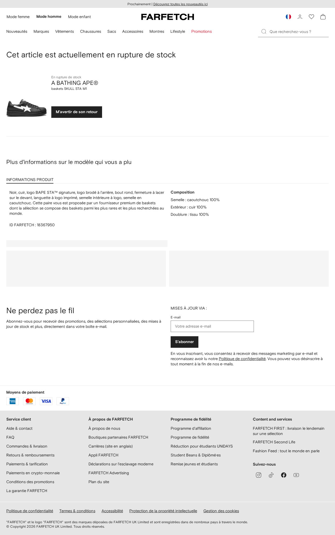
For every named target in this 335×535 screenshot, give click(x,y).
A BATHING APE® (74, 83)
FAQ (10, 437)
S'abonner (184, 342)
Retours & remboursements (30, 455)
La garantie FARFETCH (26, 491)
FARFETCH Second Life (274, 442)
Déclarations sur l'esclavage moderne (120, 464)
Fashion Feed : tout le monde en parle (286, 451)
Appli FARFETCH (103, 455)
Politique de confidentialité (242, 359)
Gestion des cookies (221, 511)
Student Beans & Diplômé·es (196, 455)
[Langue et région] (288, 17)
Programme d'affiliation (191, 428)
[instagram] (258, 475)
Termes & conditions (77, 511)
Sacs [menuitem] (111, 31)
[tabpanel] (167, 209)
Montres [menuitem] (156, 31)
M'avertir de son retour (77, 112)
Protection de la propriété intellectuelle (163, 511)
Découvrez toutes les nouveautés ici (180, 4)
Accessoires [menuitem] (132, 31)
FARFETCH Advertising (108, 473)
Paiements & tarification (27, 464)
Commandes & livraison (26, 446)
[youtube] (296, 475)
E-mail (176, 317)
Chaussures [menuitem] (90, 31)
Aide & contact (19, 428)
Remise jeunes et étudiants (194, 464)
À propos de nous (104, 428)
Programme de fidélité (190, 437)
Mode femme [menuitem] (18, 17)
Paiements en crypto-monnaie (33, 473)
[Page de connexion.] (300, 17)
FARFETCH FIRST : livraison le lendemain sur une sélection (289, 430)
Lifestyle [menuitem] (177, 31)
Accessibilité (112, 511)
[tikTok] (271, 475)
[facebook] (283, 475)
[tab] (30, 178)
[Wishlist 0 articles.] (311, 17)
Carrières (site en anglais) (110, 446)
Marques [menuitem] (41, 31)
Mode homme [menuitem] (48, 17)
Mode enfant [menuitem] (79, 17)
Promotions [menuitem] (201, 31)
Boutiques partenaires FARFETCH (118, 437)
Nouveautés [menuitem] (16, 31)
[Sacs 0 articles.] (323, 17)
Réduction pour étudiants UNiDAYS (202, 446)
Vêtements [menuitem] (64, 31)
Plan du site (98, 482)
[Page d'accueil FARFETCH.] (167, 16)
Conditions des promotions (30, 482)
